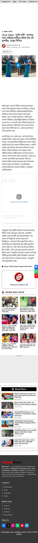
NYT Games (22, 2)
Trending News (6, 2)
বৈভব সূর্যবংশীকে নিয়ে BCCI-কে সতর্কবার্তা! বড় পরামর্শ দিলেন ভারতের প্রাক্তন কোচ (25, 414)
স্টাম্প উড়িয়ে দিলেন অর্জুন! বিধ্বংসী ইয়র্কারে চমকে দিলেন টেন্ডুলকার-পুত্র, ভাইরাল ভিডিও (27, 310)
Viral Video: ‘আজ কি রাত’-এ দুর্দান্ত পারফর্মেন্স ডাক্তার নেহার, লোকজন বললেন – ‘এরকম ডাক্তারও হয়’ (28, 327)
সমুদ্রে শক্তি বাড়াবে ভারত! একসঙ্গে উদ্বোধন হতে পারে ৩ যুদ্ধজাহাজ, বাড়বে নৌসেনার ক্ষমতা (24, 442)
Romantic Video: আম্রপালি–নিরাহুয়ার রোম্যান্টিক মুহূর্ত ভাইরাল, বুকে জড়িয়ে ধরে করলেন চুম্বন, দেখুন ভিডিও (9, 328)
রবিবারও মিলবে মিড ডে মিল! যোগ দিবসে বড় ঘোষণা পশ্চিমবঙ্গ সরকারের (25, 404)
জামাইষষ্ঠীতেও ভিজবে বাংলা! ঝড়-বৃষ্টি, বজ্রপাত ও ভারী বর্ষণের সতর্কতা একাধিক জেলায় (25, 432)
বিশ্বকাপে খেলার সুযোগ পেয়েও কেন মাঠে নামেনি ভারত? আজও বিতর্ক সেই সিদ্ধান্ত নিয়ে (25, 396)
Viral (30, 266)
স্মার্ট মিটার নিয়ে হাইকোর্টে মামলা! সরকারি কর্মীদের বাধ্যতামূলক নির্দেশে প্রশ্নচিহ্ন (25, 423)
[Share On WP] (36, 271)
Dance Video (8, 266)
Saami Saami (18, 266)
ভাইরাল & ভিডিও (8, 32)
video (25, 266)
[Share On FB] (36, 267)
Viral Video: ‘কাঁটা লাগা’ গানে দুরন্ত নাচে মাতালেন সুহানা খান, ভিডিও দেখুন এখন (27, 345)
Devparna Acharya (13, 45)
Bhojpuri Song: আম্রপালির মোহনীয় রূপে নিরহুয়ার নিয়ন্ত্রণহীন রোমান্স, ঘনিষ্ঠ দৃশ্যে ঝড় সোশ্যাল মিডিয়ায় (9, 346)
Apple (14, 2)
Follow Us (8, 52)
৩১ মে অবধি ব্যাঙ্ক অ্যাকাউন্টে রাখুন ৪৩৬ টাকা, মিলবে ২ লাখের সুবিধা (9, 310)
